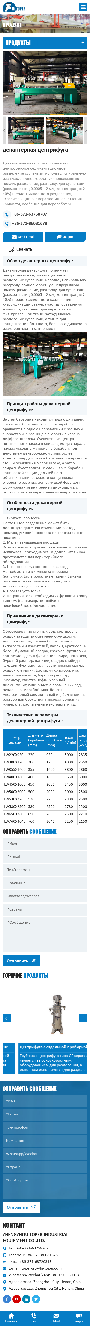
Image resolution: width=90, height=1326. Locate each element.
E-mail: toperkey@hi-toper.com (35, 1268)
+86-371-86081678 (29, 223)
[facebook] (7, 1299)
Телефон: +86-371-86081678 (33, 1255)
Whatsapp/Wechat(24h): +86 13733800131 (45, 1275)
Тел (33, 1321)
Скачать (23, 249)
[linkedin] (26, 1299)
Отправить (18, 961)
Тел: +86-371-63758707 (28, 1248)
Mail (56, 1321)
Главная (11, 1321)
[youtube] (16, 1299)
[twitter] (36, 1299)
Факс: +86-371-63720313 (30, 1262)
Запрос (68, 237)
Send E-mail (26, 237)
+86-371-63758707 (29, 214)
